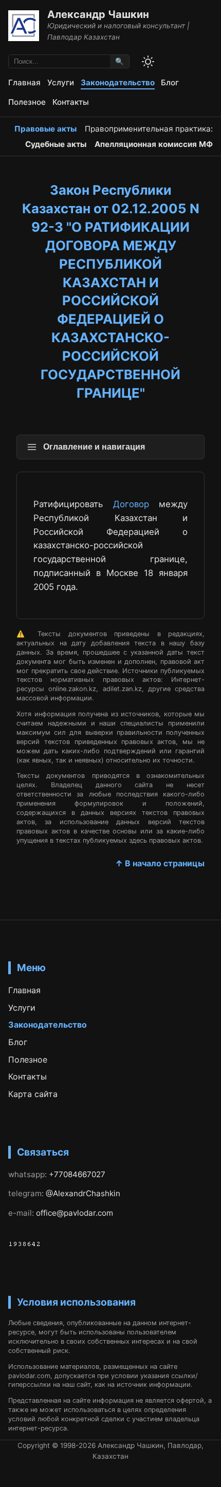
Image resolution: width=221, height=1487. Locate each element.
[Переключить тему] (148, 61)
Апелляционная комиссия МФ (154, 144)
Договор (131, 504)
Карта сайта (33, 1094)
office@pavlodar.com (74, 1213)
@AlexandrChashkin (83, 1193)
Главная (24, 82)
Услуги (60, 82)
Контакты (70, 102)
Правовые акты (45, 129)
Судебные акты (55, 144)
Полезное (27, 102)
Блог (170, 82)
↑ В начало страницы (160, 863)
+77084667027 (77, 1174)
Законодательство (118, 82)
